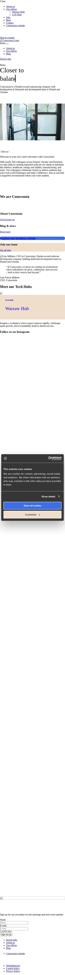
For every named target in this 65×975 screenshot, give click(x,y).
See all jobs (5, 250)
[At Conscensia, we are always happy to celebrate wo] (32, 845)
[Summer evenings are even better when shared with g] (32, 447)
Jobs (8, 17)
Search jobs (5, 59)
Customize (30, 514)
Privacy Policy (13, 971)
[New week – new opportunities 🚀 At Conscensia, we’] (32, 713)
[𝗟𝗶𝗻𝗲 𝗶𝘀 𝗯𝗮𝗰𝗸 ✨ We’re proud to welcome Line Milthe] (32, 728)
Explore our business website (18, 238)
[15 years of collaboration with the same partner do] (32, 885)
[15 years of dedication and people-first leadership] (32, 750)
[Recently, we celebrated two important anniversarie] (32, 608)
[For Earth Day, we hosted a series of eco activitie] (32, 773)
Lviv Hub (16, 14)
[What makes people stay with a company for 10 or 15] (32, 347)
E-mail (3, 925)
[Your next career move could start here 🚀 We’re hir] (32, 579)
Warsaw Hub (18, 12)
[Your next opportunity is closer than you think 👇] (32, 869)
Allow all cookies (32, 505)
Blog (8, 20)
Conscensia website (15, 25)
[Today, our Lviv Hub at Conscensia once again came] (32, 648)
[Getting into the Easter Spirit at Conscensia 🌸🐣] (32, 803)
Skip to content (7, 37)
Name (3, 919)
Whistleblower (13, 965)
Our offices (11, 9)
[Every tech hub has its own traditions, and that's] (32, 561)
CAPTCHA (6, 931)
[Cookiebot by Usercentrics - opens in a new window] (48, 458)
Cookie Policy (13, 968)
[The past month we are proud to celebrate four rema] (32, 412)
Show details (48, 496)
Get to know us (7, 219)
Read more (5, 232)
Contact (9, 23)
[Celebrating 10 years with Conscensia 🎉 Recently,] (32, 683)
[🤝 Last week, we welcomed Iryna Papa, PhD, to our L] (32, 533)
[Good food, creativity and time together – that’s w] (32, 375)
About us (10, 6)
